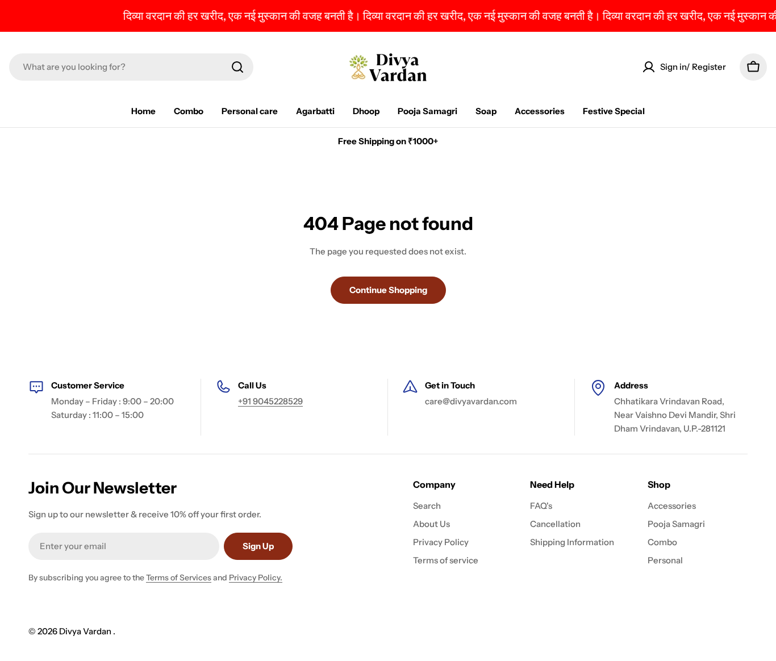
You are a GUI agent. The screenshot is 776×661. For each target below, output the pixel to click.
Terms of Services (178, 577)
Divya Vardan (86, 631)
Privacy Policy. (255, 577)
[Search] (237, 67)
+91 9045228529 (270, 401)
